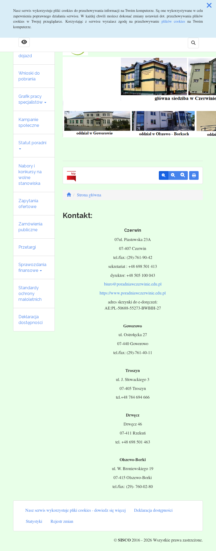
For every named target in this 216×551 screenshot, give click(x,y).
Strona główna (89, 194)
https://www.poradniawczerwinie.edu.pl (133, 293)
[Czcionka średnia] (173, 175)
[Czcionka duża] (183, 175)
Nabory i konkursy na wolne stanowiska (30, 174)
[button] (209, 5)
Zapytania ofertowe (28, 203)
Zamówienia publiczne (30, 226)
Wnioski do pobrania (29, 76)
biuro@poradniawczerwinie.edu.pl (132, 284)
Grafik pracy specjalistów (31, 99)
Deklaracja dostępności (30, 319)
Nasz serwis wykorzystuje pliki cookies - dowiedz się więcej (75, 510)
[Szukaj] (193, 43)
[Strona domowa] (69, 194)
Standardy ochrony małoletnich (30, 293)
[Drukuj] (194, 175)
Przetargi (27, 247)
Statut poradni (32, 142)
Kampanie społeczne (28, 122)
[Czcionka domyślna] (163, 175)
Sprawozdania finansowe (32, 267)
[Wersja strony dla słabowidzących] (24, 42)
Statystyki (34, 521)
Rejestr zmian (62, 521)
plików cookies (173, 21)
